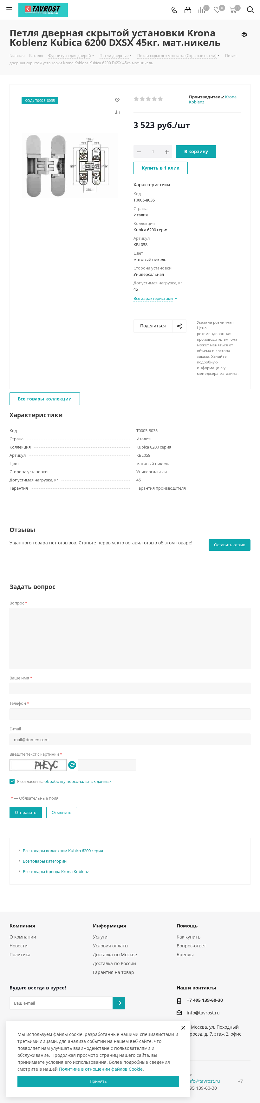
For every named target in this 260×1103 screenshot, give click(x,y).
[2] (143, 99)
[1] (136, 99)
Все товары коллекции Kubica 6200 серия (63, 850)
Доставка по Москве (115, 954)
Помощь (187, 925)
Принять (98, 1081)
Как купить (188, 937)
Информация (109, 925)
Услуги (100, 937)
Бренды (185, 954)
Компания (22, 925)
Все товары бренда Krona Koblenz (56, 871)
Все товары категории (45, 861)
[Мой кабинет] (188, 10)
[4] (155, 99)
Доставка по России (114, 963)
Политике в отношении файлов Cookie (101, 1069)
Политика (20, 954)
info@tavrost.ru (203, 1013)
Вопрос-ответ (191, 946)
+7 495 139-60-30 (205, 1000)
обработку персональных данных (78, 781)
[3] (149, 99)
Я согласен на (64, 781)
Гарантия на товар (113, 972)
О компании (23, 937)
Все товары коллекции (45, 399)
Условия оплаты (110, 946)
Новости (19, 946)
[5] (161, 99)
